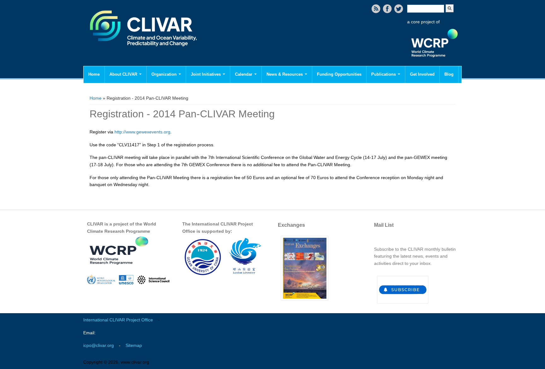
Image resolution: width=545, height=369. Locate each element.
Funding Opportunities (339, 74)
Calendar (244, 74)
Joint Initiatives (206, 74)
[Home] (144, 50)
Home (94, 74)
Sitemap (134, 345)
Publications (384, 74)
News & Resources (285, 74)
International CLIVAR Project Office (118, 319)
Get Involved (422, 74)
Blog (449, 74)
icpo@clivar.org (98, 345)
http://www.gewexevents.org (142, 131)
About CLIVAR (123, 74)
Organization (164, 74)
